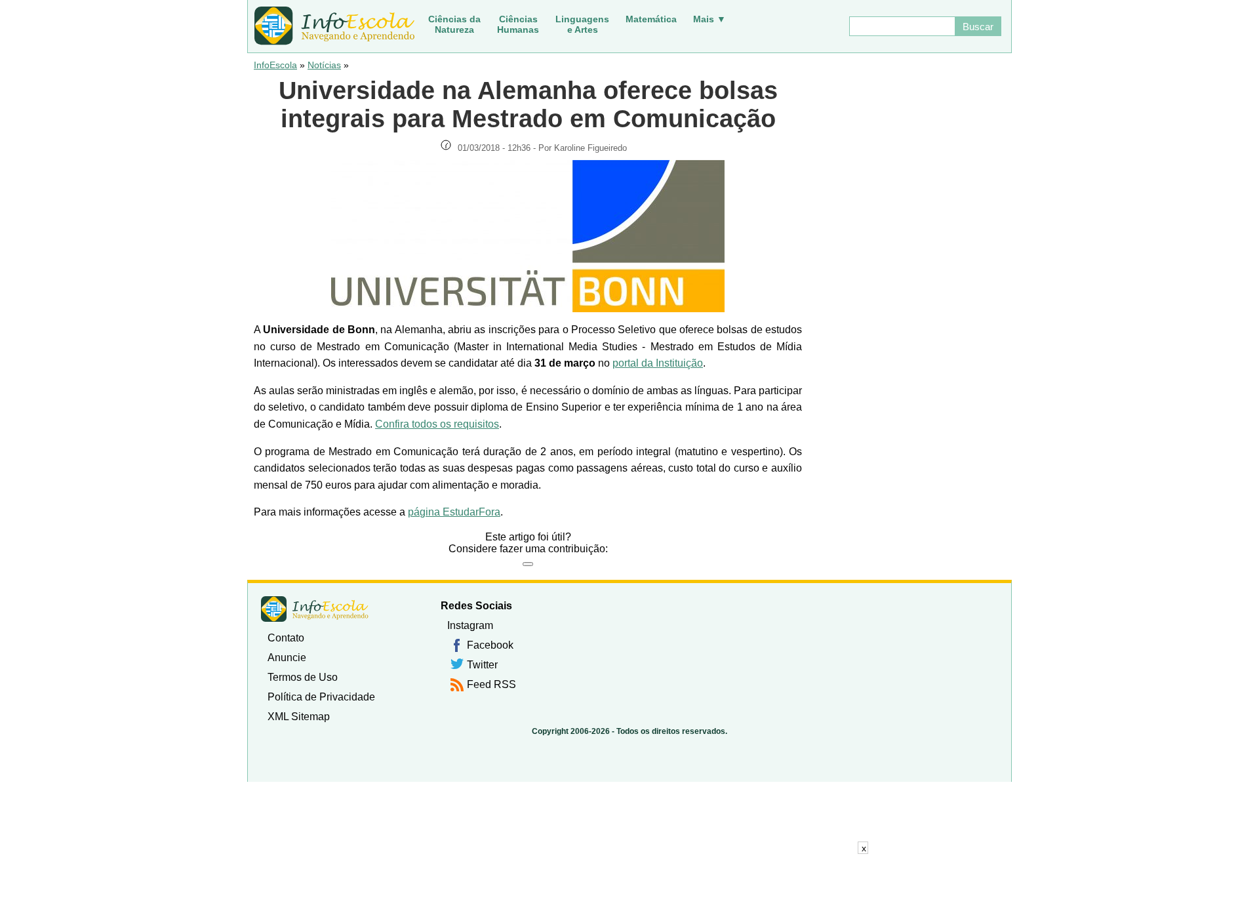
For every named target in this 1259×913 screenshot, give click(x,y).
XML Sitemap (299, 716)
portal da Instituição (657, 363)
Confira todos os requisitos (437, 424)
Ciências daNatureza (454, 24)
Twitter (482, 664)
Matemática (651, 19)
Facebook (490, 645)
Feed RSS (491, 684)
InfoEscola (275, 65)
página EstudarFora (454, 511)
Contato (286, 637)
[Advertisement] (629, 883)
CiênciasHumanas (518, 24)
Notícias (324, 65)
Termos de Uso (303, 677)
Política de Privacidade (321, 696)
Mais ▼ (709, 19)
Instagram (470, 625)
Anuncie (287, 657)
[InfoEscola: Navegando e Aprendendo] (334, 26)
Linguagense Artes (582, 24)
